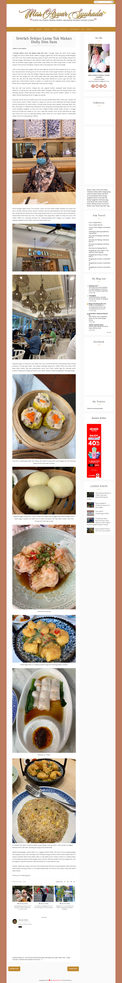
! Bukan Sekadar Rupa (96, 325)
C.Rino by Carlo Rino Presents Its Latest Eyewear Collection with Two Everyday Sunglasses (98, 289)
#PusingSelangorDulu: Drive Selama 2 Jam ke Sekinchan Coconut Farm (22, 907)
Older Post (73, 968)
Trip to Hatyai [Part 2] (95, 225)
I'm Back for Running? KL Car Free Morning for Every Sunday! (43, 906)
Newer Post (14, 968)
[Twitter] (71, 881)
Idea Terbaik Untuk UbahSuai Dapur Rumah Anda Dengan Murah (98, 318)
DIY (83, 29)
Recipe (47, 29)
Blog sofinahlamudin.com (97, 304)
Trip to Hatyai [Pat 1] (95, 222)
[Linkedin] (74, 881)
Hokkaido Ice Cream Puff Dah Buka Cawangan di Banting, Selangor (65, 907)
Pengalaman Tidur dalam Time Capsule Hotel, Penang (99, 251)
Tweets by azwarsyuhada (95, 408)
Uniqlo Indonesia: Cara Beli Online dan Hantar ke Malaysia (98, 298)
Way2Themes (56, 980)
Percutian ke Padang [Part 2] (98, 248)
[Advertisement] (99, 156)
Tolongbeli (92, 295)
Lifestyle (63, 29)
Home (31, 29)
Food (55, 29)
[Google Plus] (68, 881)
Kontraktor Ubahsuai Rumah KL (98, 314)
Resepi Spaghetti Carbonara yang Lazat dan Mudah (102, 505)
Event (89, 29)
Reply (20, 926)
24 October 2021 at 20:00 (25, 922)
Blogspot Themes (77, 980)
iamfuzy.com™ (93, 286)
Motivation (74, 29)
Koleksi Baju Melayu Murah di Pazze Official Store (98, 327)
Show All (109, 332)
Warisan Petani (23, 920)
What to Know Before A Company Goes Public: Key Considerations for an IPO (97, 307)
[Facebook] (64, 881)
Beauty (39, 29)
